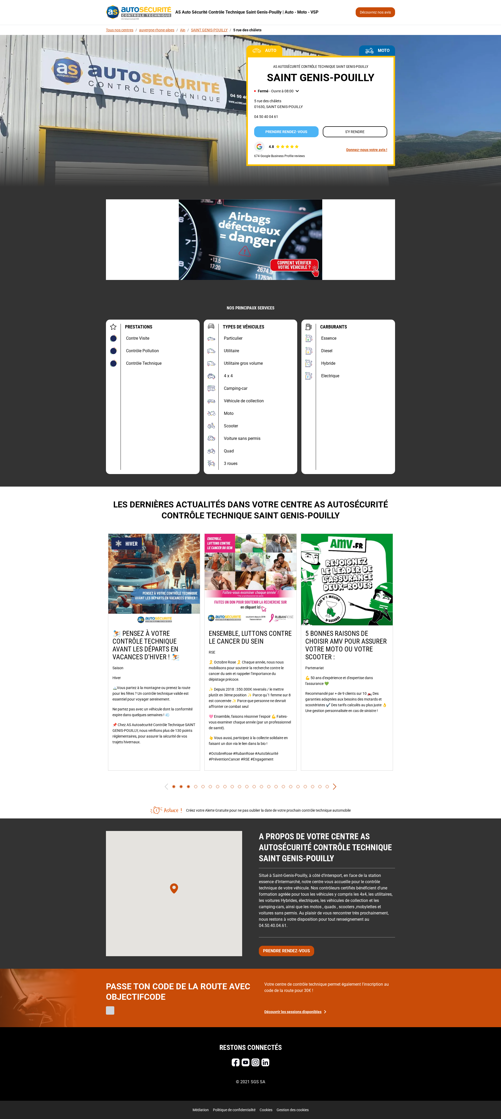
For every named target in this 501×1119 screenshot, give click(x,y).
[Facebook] (236, 1062)
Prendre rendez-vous (286, 132)
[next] (334, 786)
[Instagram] (255, 1062)
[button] (276, 91)
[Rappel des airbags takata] (250, 239)
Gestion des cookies (293, 1110)
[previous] (166, 786)
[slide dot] (173, 786)
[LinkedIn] (265, 1062)
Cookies (266, 1110)
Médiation (201, 1110)
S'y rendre (355, 132)
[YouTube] (245, 1062)
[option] (154, 652)
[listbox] (250, 652)
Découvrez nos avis (375, 12)
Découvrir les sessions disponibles (292, 1012)
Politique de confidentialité (234, 1110)
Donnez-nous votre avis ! (366, 150)
